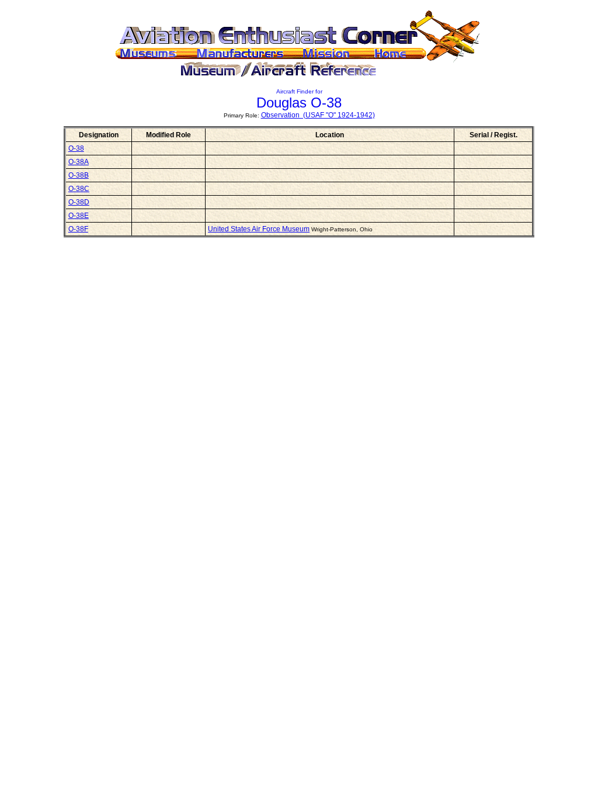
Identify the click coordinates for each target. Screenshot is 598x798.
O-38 (76, 148)
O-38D (78, 202)
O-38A (78, 162)
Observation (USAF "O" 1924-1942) (318, 115)
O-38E (78, 215)
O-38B (78, 175)
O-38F (78, 229)
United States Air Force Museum (259, 229)
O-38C (78, 189)
